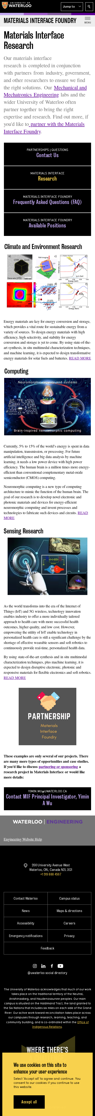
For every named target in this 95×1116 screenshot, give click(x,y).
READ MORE (80, 358)
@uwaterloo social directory (47, 973)
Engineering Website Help (23, 839)
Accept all (29, 1101)
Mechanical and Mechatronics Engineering (45, 91)
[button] (72, 7)
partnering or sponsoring (58, 766)
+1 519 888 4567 (50, 874)
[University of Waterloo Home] (16, 6)
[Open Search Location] (89, 6)
